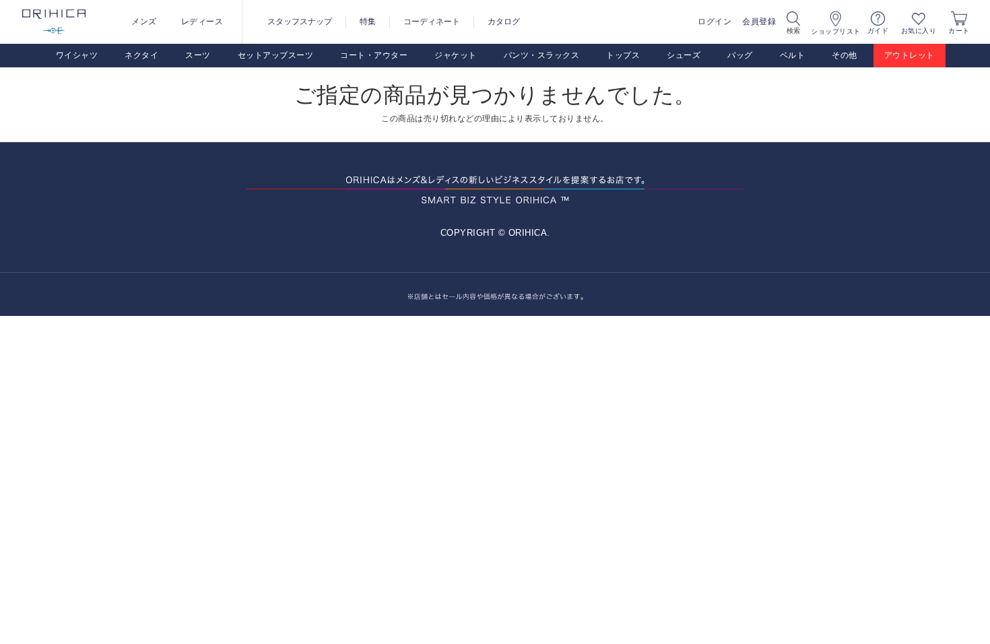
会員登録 (759, 21)
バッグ (740, 55)
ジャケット (455, 55)
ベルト (792, 55)
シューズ (683, 55)
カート (959, 30)
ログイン (714, 21)
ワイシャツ (77, 55)
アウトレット (909, 55)
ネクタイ (141, 55)
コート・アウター (373, 55)
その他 (844, 55)
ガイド (878, 30)
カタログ (504, 21)
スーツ (198, 55)
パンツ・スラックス (542, 55)
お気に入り (919, 30)
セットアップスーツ (276, 55)
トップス (623, 55)
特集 (368, 21)
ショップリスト (836, 31)
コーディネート (431, 21)
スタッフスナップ (299, 21)
